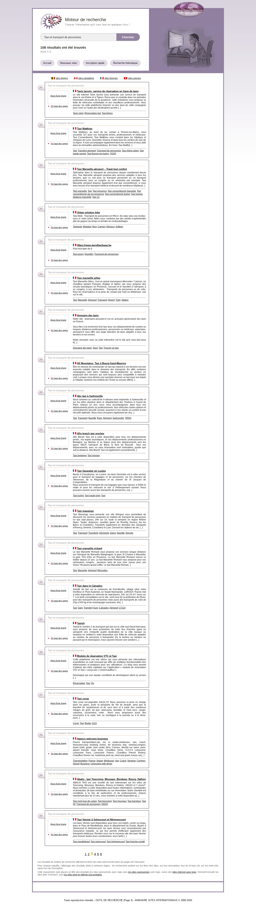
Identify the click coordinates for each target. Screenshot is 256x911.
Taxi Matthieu (84, 128)
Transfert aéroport (87, 150)
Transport (102, 300)
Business (85, 763)
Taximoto (77, 226)
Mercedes (102, 570)
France (92, 760)
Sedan (99, 760)
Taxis (95, 348)
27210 (122, 608)
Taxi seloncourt (98, 841)
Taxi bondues (134, 801)
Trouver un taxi (111, 348)
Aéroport (92, 300)
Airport (111, 300)
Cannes (102, 226)
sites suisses (134, 78)
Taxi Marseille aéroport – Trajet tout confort (102, 169)
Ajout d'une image (58, 96)
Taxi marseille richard (89, 548)
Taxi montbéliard (81, 841)
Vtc (92, 683)
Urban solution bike (88, 212)
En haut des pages (59, 106)
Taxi (75, 150)
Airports (129, 533)
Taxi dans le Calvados (89, 585)
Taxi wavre (78, 254)
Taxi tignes (107, 113)
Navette (92, 418)
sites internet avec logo (184, 872)
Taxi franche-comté (135, 841)
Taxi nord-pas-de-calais (85, 801)
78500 (128, 418)
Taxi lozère (78, 495)
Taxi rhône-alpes (130, 150)
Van (117, 760)
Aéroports (104, 533)
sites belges (62, 78)
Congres (141, 760)
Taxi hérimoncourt (116, 841)
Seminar (131, 760)
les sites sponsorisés (139, 872)
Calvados (104, 608)
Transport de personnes (109, 150)
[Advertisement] (186, 131)
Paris (99, 418)
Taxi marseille (80, 191)
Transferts (93, 533)
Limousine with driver (101, 763)
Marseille (82, 300)
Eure (95, 608)
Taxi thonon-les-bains (98, 153)
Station (125, 300)
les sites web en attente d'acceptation (83, 874)
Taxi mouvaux (120, 801)
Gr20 (94, 723)
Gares (113, 533)
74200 (113, 153)
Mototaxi (87, 226)
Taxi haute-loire (92, 495)
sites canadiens (86, 78)
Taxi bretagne (80, 455)
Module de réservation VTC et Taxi (97, 656)
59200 (104, 804)
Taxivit (81, 623)
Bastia (88, 723)
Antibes (119, 226)
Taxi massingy (85, 511)
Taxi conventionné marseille (122, 191)
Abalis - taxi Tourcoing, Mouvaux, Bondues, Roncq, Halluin (111, 779)
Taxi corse (83, 698)
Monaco (110, 226)
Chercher (128, 37)
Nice (94, 226)
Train (118, 300)
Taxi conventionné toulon (117, 194)
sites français (111, 78)
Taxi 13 (96, 197)
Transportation (80, 760)
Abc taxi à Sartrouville (90, 396)
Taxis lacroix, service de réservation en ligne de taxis (107, 91)
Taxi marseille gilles (88, 278)
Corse (76, 723)
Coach (123, 760)
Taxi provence (100, 191)
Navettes (89, 254)
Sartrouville (118, 418)
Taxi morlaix (94, 455)
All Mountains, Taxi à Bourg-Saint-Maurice (101, 363)
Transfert (88, 608)
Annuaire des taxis (88, 315)
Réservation (79, 683)
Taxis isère (78, 113)
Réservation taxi (93, 113)
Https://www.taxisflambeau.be (94, 245)
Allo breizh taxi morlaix (90, 433)
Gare (80, 608)
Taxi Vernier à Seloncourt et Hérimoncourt (101, 819)
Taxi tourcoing (105, 801)
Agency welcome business (92, 738)
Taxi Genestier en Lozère (91, 471)
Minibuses (109, 760)
